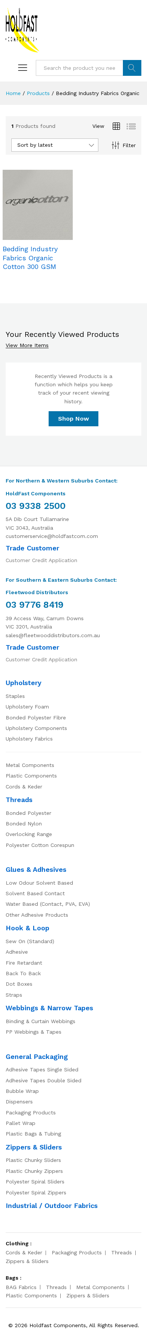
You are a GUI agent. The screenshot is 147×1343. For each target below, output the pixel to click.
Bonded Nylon (24, 824)
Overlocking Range (29, 834)
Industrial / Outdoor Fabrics (52, 1205)
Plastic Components (31, 776)
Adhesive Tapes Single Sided (42, 1069)
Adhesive (17, 952)
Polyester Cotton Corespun (40, 845)
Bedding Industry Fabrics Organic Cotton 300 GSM (30, 257)
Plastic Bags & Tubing (33, 1134)
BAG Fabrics (21, 1287)
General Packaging (37, 1056)
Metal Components (30, 765)
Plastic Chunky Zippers (34, 1171)
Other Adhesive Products (37, 915)
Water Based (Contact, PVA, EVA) (48, 904)
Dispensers (19, 1102)
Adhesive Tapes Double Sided (43, 1080)
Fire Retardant (24, 963)
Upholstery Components (36, 728)
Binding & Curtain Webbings (40, 1021)
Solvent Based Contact (35, 893)
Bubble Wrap (22, 1091)
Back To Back (23, 973)
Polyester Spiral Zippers (36, 1192)
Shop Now (73, 418)
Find (132, 68)
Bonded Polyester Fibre (36, 718)
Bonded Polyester (28, 813)
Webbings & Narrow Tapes (49, 1008)
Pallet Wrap (20, 1123)
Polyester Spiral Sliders (35, 1182)
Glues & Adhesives (36, 869)
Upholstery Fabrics (29, 739)
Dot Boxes (19, 984)
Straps (14, 995)
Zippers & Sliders (34, 1147)
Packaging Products (31, 1112)
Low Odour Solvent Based (39, 883)
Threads (19, 800)
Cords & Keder (24, 787)
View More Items (27, 345)
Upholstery (23, 683)
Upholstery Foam (27, 707)
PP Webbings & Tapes (33, 1032)
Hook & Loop (27, 928)
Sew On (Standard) (30, 941)
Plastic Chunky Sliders (33, 1160)
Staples (15, 696)
